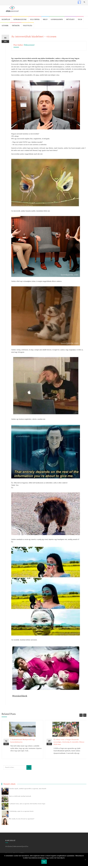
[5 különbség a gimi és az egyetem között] (5, 814)
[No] (85, 859)
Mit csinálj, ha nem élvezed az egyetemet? (21, 818)
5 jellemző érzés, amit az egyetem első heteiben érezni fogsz (27, 803)
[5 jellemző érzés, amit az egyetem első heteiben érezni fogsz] (5, 806)
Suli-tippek (35, 19)
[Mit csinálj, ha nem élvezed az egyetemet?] (5, 821)
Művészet (70, 19)
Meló (45, 19)
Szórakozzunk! (20, 19)
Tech (80, 19)
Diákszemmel (29, 45)
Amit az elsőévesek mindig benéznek (20, 796)
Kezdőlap (6, 19)
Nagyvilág (27, 25)
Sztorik (5, 25)
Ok (44, 862)
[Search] (28, 767)
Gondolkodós (57, 19)
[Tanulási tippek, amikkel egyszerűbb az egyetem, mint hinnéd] (5, 791)
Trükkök (16, 25)
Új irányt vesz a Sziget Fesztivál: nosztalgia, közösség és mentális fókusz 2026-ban (69, 742)
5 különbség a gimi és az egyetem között (21, 811)
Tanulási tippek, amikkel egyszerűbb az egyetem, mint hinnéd (27, 788)
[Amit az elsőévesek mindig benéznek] (5, 798)
